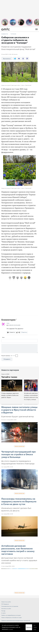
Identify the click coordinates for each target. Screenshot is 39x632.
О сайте (3, 613)
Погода (3, 610)
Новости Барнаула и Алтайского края (11, 617)
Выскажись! (7, 58)
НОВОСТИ (4, 34)
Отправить (7, 359)
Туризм (13, 34)
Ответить (24, 332)
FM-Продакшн (5, 604)
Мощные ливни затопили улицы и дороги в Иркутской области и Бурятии (19, 410)
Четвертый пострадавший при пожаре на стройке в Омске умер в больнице (18, 454)
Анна (8, 323)
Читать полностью (19, 446)
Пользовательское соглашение (9, 606)
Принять (29, 627)
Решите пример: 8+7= (8, 355)
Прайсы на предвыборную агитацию (11, 615)
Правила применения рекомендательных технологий (15, 620)
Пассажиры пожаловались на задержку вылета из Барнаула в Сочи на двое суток (18, 501)
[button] (34, 156)
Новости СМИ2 (5, 374)
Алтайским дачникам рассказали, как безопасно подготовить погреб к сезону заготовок (18, 549)
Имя (3, 337)
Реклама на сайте (6, 608)
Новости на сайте (6, 602)
